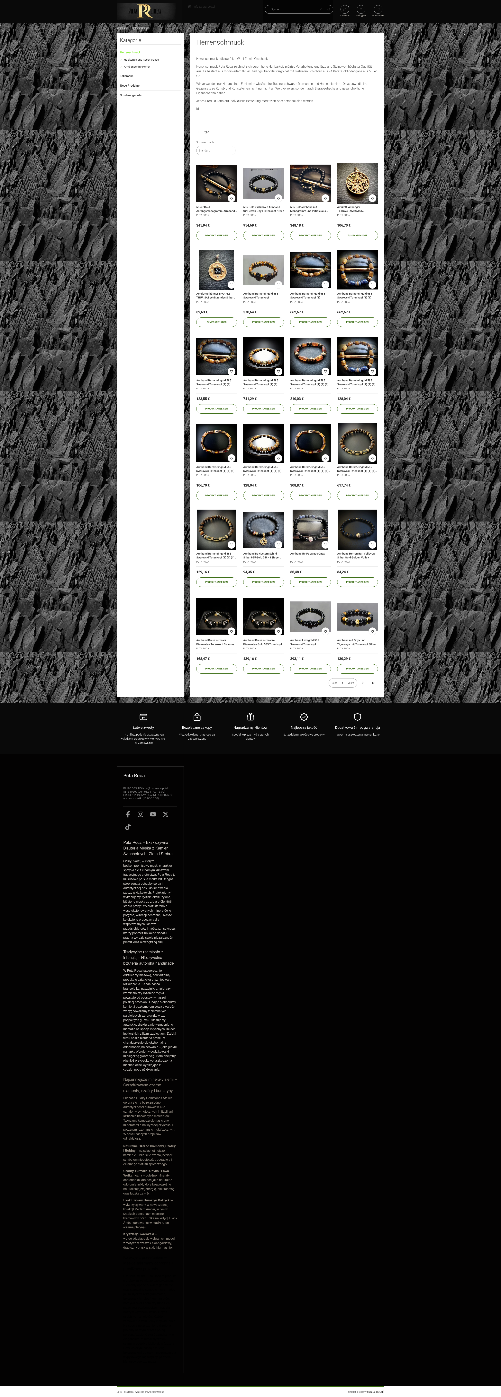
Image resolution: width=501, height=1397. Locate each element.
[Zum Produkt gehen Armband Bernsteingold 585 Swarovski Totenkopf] (263, 270)
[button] (328, 9)
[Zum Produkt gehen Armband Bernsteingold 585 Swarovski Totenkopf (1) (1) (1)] (310, 356)
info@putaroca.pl (204, 6)
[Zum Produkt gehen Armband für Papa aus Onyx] (310, 530)
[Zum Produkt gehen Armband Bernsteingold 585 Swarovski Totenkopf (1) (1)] (357, 270)
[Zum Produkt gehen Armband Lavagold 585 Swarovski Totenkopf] (310, 616)
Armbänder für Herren (137, 66)
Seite (334, 683)
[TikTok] (128, 827)
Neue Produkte (130, 85)
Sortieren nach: (205, 142)
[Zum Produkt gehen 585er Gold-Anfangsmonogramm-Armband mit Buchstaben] (216, 183)
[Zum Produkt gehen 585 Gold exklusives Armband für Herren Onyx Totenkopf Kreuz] (263, 183)
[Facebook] (128, 814)
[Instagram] (140, 814)
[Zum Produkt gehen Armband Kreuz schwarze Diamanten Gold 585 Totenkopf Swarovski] (263, 616)
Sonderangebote (130, 95)
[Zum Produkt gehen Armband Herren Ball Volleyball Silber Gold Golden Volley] (357, 530)
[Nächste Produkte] (363, 683)
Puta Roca (122, 28)
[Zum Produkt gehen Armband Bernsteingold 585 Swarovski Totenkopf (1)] (310, 270)
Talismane (126, 76)
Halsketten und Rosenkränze (141, 59)
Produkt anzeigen (216, 235)
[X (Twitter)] (165, 814)
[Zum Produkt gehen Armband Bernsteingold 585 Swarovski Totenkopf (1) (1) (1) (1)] (310, 443)
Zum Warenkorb (358, 235)
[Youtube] (153, 814)
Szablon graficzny (365, 1392)
